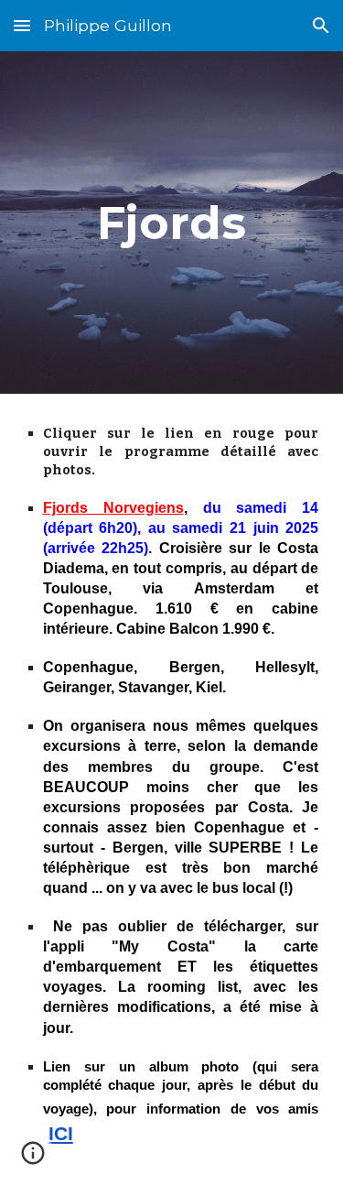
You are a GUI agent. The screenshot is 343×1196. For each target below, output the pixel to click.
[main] (172, 222)
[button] (22, 25)
